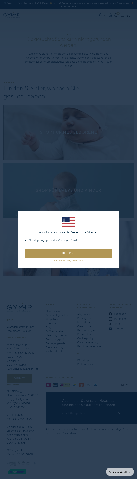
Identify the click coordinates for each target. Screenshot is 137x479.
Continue (68, 253)
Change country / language (68, 260)
